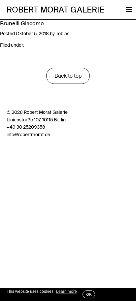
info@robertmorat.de (28, 135)
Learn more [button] (66, 291)
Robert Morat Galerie (55, 9)
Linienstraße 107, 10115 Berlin (36, 120)
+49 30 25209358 (26, 127)
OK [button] (88, 294)
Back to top (68, 75)
